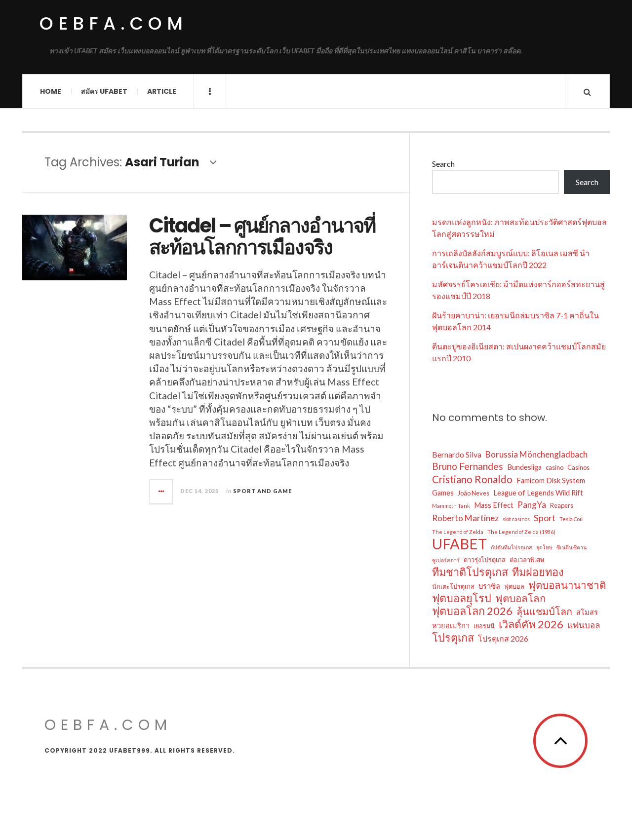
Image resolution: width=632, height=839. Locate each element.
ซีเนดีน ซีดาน (571, 547)
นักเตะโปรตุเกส (453, 586)
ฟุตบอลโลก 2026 (472, 611)
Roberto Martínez (465, 518)
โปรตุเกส (453, 638)
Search (443, 163)
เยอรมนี (484, 626)
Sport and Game (262, 491)
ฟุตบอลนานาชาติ (567, 585)
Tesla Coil (571, 519)
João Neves (473, 493)
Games (443, 493)
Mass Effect (494, 505)
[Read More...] (161, 491)
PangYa (531, 504)
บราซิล (489, 586)
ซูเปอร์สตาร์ (446, 560)
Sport (544, 517)
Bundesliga (524, 467)
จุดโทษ (544, 547)
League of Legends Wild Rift (538, 493)
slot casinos (516, 519)
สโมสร (587, 612)
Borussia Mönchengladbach (536, 454)
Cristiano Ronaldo (472, 479)
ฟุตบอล (514, 586)
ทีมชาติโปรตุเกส (470, 572)
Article (161, 91)
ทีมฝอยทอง (538, 572)
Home (50, 91)
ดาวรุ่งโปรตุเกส (485, 560)
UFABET (459, 544)
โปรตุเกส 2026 (503, 638)
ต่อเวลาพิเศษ (527, 560)
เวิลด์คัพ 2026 (531, 624)
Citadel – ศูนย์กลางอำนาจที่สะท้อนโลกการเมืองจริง (262, 236)
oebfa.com (114, 23)
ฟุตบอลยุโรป (461, 598)
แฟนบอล (583, 625)
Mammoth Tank (451, 505)
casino (554, 467)
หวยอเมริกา (451, 625)
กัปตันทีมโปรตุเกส (511, 547)
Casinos (578, 467)
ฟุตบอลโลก (520, 598)
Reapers (561, 505)
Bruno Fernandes (467, 466)
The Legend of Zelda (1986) (521, 532)
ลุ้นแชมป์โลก (544, 611)
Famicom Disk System (550, 480)
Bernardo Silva (456, 454)
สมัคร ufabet (104, 91)
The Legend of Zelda (457, 532)
